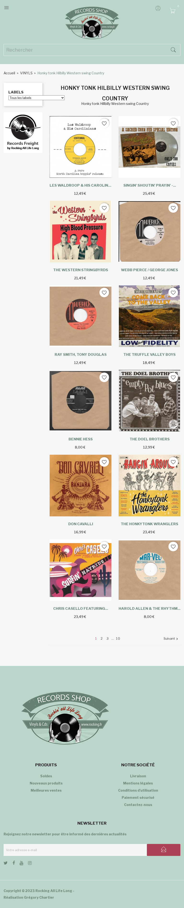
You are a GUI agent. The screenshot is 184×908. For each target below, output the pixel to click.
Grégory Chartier (39, 897)
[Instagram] (30, 863)
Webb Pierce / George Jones (149, 270)
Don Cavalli (80, 524)
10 (118, 638)
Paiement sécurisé (138, 797)
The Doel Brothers (150, 439)
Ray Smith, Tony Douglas (81, 354)
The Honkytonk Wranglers (149, 524)
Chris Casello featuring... (80, 608)
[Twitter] (6, 863)
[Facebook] (13, 863)
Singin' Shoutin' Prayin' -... (149, 185)
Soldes (46, 776)
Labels (15, 92)
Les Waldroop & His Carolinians (80, 185)
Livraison (138, 776)
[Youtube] (21, 863)
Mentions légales (138, 783)
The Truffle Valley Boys (149, 354)
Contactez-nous (138, 805)
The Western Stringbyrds (80, 270)
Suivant (171, 639)
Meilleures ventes (46, 790)
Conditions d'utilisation (138, 790)
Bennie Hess (81, 439)
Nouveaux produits (46, 783)
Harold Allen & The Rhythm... (149, 608)
